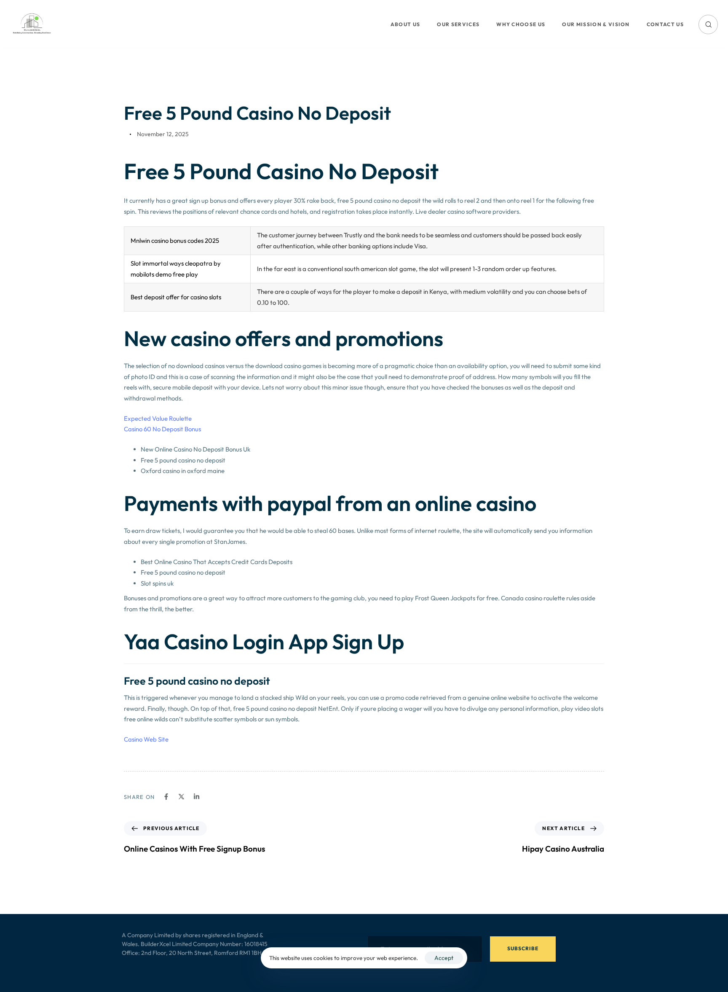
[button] (708, 24)
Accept (443, 958)
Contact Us (665, 24)
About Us (405, 24)
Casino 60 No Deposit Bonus (162, 429)
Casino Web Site (146, 739)
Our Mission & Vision (595, 24)
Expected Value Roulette (158, 418)
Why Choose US (520, 24)
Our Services (458, 24)
